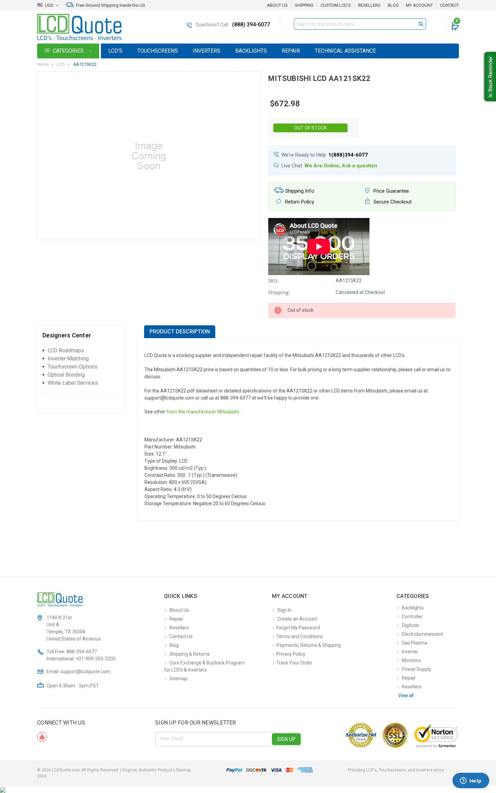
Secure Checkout (392, 202)
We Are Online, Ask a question (340, 166)
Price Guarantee (390, 191)
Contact (449, 5)
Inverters (206, 51)
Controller (412, 616)
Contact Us (181, 636)
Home (43, 64)
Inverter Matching (68, 358)
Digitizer (410, 625)
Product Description (179, 331)
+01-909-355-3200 (96, 658)
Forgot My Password (298, 627)
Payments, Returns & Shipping (308, 645)
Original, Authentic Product (147, 770)
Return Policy (299, 202)
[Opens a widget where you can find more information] (470, 781)
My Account (419, 5)
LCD (61, 64)
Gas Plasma (414, 643)
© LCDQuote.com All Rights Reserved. (114, 770)
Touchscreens (157, 51)
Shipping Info (299, 191)
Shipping (304, 5)
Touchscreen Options (73, 366)
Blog (393, 5)
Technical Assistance (345, 51)
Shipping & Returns (189, 654)
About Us (277, 5)
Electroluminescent (422, 634)
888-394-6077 (81, 651)
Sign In (284, 610)
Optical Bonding (66, 375)
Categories (69, 51)
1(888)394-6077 (348, 155)
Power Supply (416, 669)
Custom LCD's (336, 5)
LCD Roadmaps (66, 350)
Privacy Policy (290, 654)
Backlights (251, 51)
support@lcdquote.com (85, 671)
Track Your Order (294, 662)
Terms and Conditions (299, 636)
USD (49, 5)
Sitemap (178, 678)
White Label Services (73, 383)
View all (405, 695)
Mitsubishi (228, 411)
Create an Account (297, 619)
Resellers (369, 5)
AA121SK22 (85, 64)
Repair (291, 51)
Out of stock (310, 128)
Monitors (411, 660)
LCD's (115, 51)
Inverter (410, 651)
